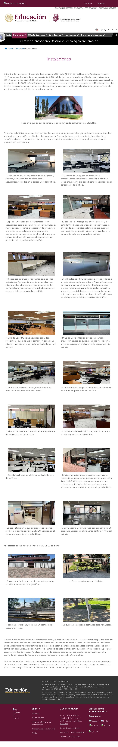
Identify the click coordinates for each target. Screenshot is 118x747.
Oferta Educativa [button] (36, 35)
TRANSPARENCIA (91, 8)
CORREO (69, 8)
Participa (35, 713)
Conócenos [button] (19, 35)
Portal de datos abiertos (70, 728)
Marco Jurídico (38, 718)
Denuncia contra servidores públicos (98, 710)
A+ (109, 29)
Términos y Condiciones (70, 736)
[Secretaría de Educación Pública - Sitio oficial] (27, 18)
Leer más (64, 723)
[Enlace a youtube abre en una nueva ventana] (106, 725)
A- (113, 29)
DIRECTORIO (59, 8)
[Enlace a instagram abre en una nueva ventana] (94, 725)
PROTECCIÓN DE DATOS (107, 8)
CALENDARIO (79, 8)
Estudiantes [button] (55, 35)
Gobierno (101, 3)
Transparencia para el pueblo (43, 729)
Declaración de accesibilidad (72, 732)
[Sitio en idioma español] (96, 29)
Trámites (88, 3)
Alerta (34, 733)
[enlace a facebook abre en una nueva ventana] (94, 721)
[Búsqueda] (111, 3)
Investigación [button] (71, 35)
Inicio (8, 35)
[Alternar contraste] (105, 29)
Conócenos (20, 48)
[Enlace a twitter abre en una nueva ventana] (105, 721)
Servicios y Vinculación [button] (92, 35)
